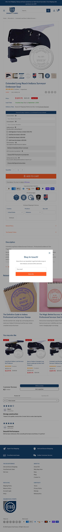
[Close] (49, 253)
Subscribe (31, 274)
